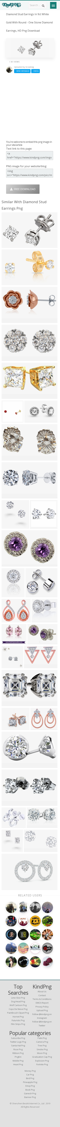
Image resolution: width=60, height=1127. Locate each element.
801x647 (7, 642)
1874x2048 (9, 595)
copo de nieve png (18, 1009)
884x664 (36, 526)
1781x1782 (9, 803)
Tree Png (42, 1045)
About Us (42, 991)
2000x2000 (31, 420)
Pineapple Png (30, 1082)
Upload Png (42, 1010)
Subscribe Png (18, 1038)
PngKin (18, 1056)
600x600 (7, 420)
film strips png (18, 1024)
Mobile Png (18, 1060)
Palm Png (42, 1038)
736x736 (7, 396)
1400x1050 (31, 849)
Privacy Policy (42, 1006)
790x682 (37, 620)
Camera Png (42, 1041)
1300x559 (8, 887)
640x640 (7, 320)
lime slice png (18, 997)
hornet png (18, 1016)
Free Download (24, 189)
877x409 (7, 358)
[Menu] (53, 5)
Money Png (30, 1070)
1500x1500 (9, 564)
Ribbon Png (18, 1053)
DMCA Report (42, 1002)
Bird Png (30, 1078)
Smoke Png (42, 1049)
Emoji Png (30, 1085)
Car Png (30, 1074)
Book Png (30, 1089)
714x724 (7, 666)
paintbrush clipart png (18, 1012)
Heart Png (18, 1064)
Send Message (22, 71)
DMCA (35, 71)
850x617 (32, 825)
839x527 (7, 282)
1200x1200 (9, 825)
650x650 (31, 595)
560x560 (7, 245)
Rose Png (18, 1049)
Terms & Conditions (42, 999)
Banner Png (30, 1097)
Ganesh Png (30, 1093)
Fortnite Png (42, 1064)
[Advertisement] (30, 106)
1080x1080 (9, 765)
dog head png (18, 1001)
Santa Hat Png (18, 1045)
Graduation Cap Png (42, 1056)
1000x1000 (9, 620)
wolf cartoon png (18, 1005)
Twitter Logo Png (18, 1041)
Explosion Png (42, 1060)
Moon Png (42, 1053)
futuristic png (18, 1020)
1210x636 (8, 458)
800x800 (7, 727)
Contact (42, 995)
